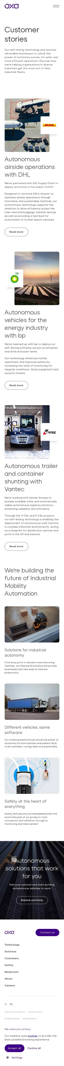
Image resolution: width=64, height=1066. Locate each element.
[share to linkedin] (6, 1004)
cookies (33, 1035)
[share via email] (11, 1004)
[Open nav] (56, 6)
